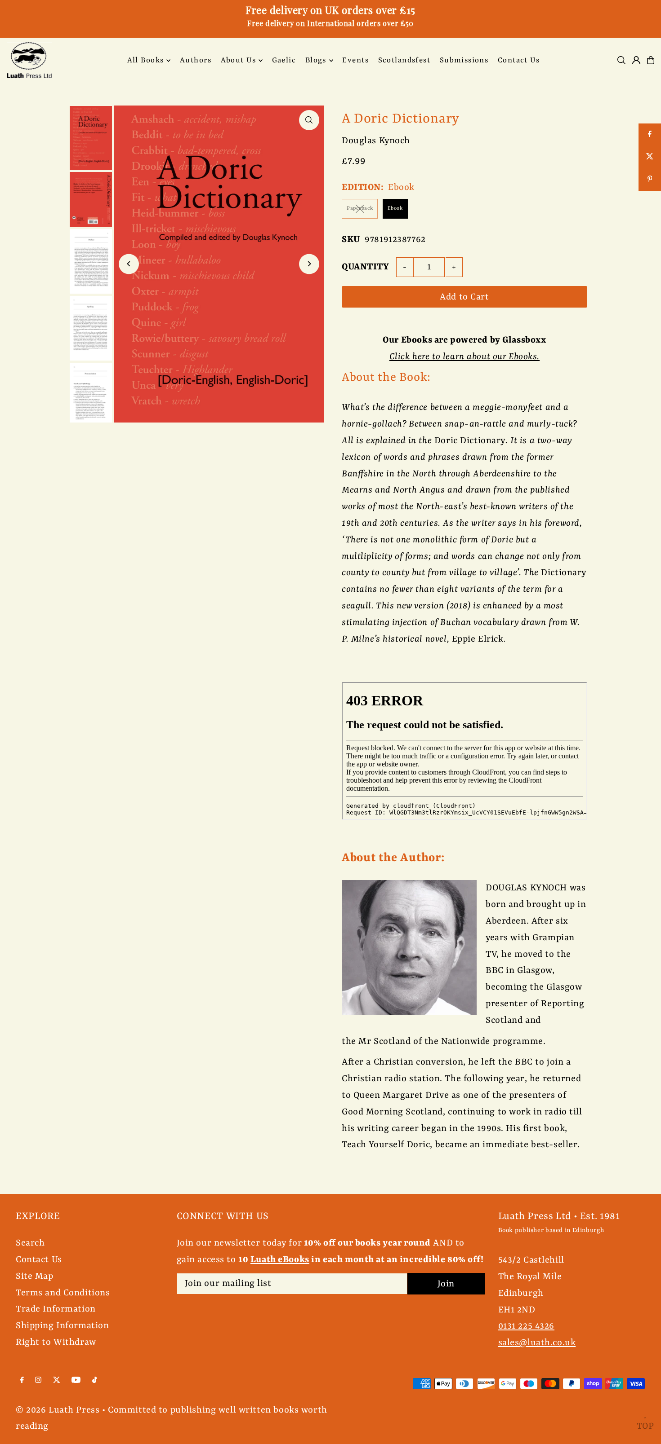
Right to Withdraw (56, 1342)
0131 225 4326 (526, 1326)
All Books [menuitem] (145, 60)
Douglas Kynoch (376, 141)
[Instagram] (38, 1380)
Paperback (360, 208)
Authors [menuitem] (195, 60)
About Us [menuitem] (238, 60)
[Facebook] (22, 1380)
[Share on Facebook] (650, 134)
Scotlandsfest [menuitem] (404, 60)
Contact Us (39, 1260)
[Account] (636, 60)
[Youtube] (75, 1380)
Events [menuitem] (355, 60)
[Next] (309, 264)
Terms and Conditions (63, 1293)
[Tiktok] (94, 1380)
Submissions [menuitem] (464, 60)
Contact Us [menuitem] (519, 60)
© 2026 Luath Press (57, 1410)
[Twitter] (56, 1380)
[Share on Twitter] (650, 157)
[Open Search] (621, 60)
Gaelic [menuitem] (284, 60)
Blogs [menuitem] (315, 60)
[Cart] (650, 60)
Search (30, 1243)
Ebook (395, 208)
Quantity (365, 267)
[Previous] (129, 264)
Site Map (35, 1276)
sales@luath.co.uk (537, 1343)
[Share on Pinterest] (650, 179)
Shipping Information (62, 1326)
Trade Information (56, 1309)
